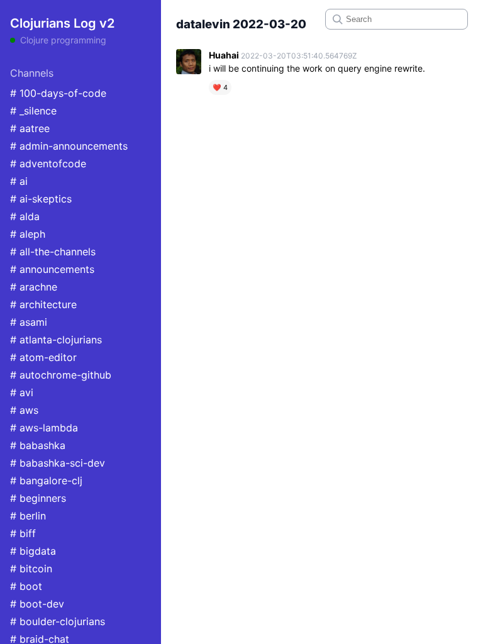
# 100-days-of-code (58, 93)
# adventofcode (48, 163)
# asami (28, 322)
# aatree (30, 128)
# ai (19, 181)
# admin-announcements (69, 146)
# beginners (38, 498)
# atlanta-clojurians (56, 339)
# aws (24, 410)
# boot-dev (37, 603)
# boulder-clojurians (57, 621)
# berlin (28, 515)
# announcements (52, 269)
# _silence (33, 110)
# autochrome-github (60, 375)
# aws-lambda (44, 427)
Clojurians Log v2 (62, 23)
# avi (21, 392)
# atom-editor (43, 357)
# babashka (37, 445)
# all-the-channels (53, 251)
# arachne (33, 286)
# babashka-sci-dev (57, 463)
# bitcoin (31, 568)
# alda (25, 216)
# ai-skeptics (41, 198)
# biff (23, 533)
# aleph (27, 234)
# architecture (43, 304)
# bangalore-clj (46, 480)
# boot (26, 586)
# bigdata (33, 551)
